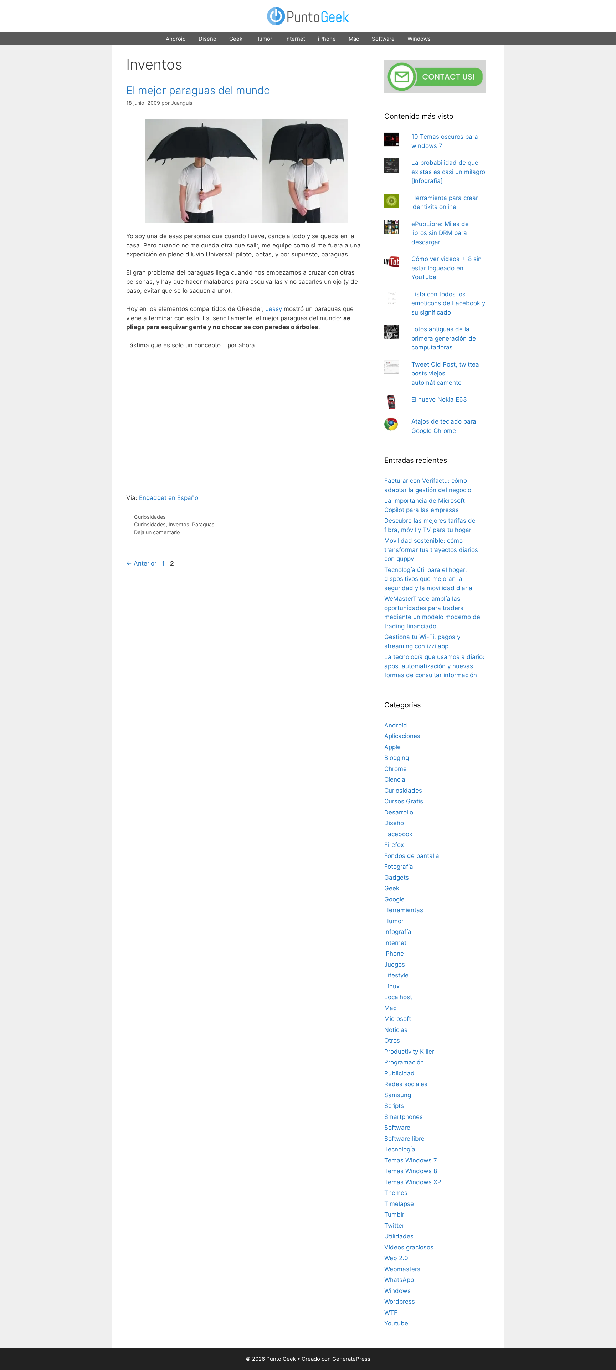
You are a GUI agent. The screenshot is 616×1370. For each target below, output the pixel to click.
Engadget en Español (169, 497)
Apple (392, 747)
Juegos (394, 964)
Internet (295, 38)
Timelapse (399, 1203)
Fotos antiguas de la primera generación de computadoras (443, 338)
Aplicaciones (402, 736)
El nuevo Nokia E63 (439, 399)
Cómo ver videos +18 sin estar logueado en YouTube (446, 268)
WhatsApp (399, 1279)
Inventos (179, 524)
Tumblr (394, 1214)
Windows (419, 38)
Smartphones (403, 1116)
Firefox (394, 844)
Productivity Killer (409, 1051)
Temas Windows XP (412, 1182)
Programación (404, 1062)
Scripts (394, 1105)
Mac (354, 38)
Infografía (397, 931)
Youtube (396, 1323)
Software (383, 38)
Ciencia (394, 779)
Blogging (396, 757)
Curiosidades (150, 517)
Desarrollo (398, 812)
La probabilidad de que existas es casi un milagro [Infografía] (448, 171)
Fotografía (398, 866)
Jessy (274, 308)
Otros (392, 1040)
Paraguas (203, 524)
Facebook (398, 834)
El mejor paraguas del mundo (198, 90)
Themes (395, 1192)
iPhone (327, 38)
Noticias (395, 1029)
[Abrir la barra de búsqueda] (447, 38)
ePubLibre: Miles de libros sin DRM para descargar (440, 233)
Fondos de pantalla (411, 855)
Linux (392, 986)
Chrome (395, 768)
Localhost (398, 997)
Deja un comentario (157, 532)
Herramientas (403, 910)
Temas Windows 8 (410, 1171)
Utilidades (399, 1236)
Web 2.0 (396, 1258)
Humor (263, 38)
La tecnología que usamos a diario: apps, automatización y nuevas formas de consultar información (434, 666)
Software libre (404, 1138)
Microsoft (397, 1018)
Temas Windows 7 (410, 1160)
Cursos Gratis (403, 801)
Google (394, 899)
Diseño (207, 38)
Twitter (394, 1225)
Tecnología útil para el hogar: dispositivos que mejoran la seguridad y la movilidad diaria (428, 579)
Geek (235, 38)
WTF (390, 1312)
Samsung (397, 1095)
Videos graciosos (408, 1247)
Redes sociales (405, 1084)
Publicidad (399, 1073)
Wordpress (399, 1301)
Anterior (141, 563)
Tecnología (399, 1149)
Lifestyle (396, 975)
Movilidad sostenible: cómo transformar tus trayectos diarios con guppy (431, 549)
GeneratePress (351, 1358)
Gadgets (396, 877)
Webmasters (402, 1269)
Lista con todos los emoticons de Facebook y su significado (448, 303)
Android (176, 38)
